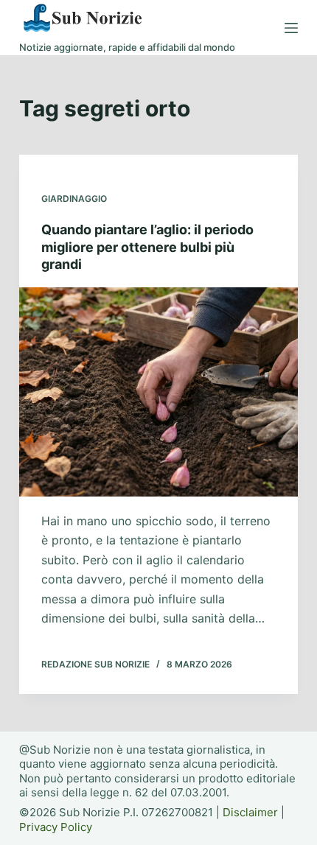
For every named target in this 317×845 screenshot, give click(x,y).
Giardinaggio (74, 198)
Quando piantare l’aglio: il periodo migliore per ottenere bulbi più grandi (147, 247)
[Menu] (291, 28)
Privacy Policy (55, 827)
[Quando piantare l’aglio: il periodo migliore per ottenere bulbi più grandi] (158, 392)
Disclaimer (250, 812)
